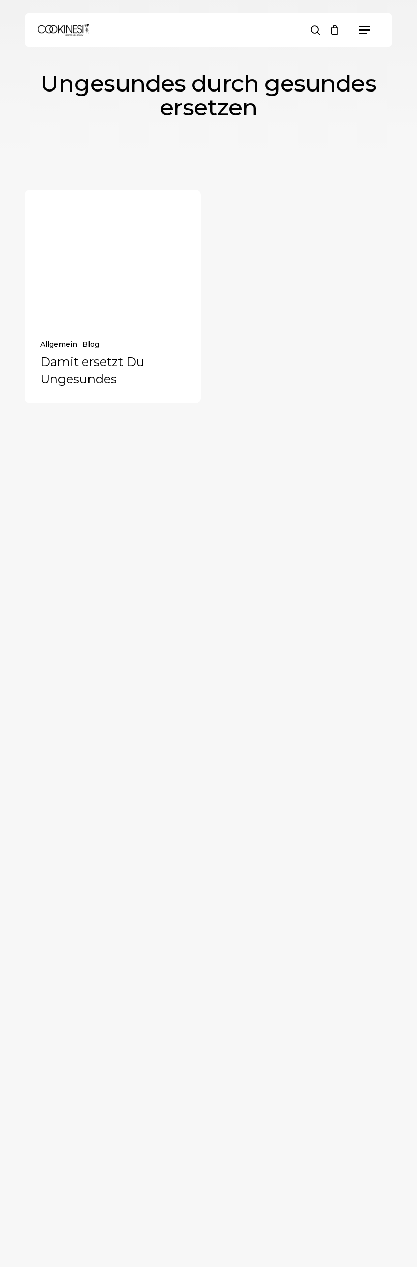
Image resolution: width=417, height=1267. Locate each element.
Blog (90, 344)
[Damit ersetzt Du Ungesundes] (113, 256)
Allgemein (58, 344)
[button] (364, 30)
